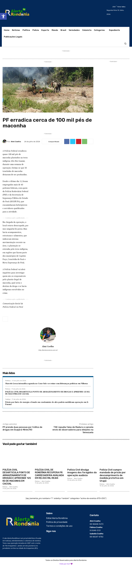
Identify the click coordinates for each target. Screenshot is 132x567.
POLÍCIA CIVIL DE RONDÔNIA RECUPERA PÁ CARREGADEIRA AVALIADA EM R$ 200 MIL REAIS (49, 474)
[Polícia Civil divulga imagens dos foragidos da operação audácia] (82, 457)
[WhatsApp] (84, 141)
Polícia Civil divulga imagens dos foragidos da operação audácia (82, 472)
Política (7, 380)
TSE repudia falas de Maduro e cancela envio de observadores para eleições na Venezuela (72, 430)
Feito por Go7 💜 (66, 564)
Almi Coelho (16, 141)
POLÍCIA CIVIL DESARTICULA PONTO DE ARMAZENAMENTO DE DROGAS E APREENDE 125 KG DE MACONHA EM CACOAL (47, 392)
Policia (7, 389)
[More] (90, 141)
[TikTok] (48, 354)
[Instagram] (44, 354)
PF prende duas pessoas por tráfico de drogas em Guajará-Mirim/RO (22, 428)
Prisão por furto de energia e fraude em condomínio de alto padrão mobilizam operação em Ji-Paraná (47, 403)
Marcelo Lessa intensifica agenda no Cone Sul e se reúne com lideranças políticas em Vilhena (46, 383)
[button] (3, 16)
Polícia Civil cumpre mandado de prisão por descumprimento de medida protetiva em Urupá (113, 475)
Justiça (7, 399)
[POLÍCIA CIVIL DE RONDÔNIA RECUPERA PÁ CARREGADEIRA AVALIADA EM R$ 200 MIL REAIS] (50, 457)
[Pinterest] (78, 141)
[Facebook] (66, 141)
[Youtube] (55, 354)
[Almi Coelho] (5, 141)
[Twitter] (72, 141)
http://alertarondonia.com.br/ (48, 350)
